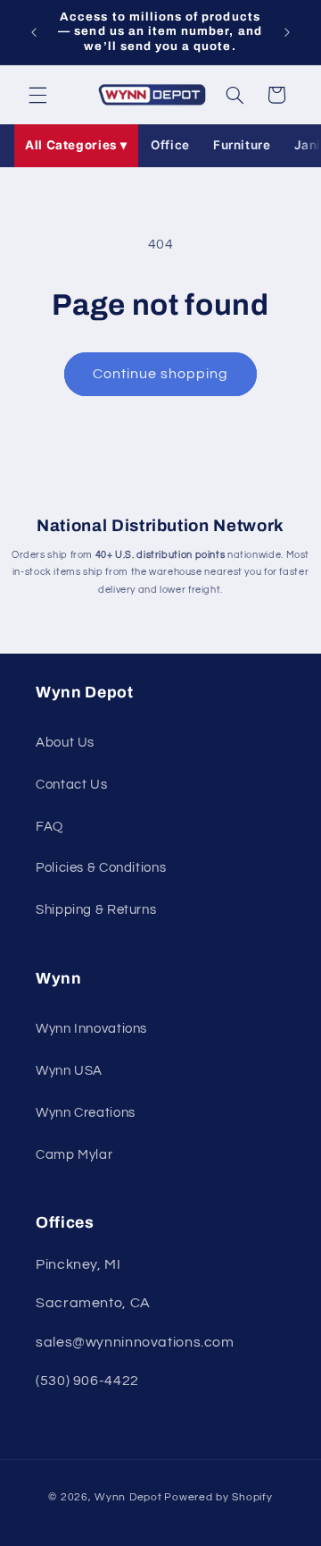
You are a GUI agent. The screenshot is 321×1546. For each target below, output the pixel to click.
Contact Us (71, 784)
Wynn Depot (128, 1497)
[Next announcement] (287, 32)
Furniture (242, 145)
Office (170, 145)
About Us (65, 742)
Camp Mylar (74, 1155)
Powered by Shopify (218, 1497)
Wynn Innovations (91, 1028)
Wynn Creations (86, 1112)
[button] (37, 94)
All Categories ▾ (76, 145)
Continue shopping (161, 374)
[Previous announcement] (34, 32)
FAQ (49, 826)
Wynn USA (69, 1070)
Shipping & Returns (96, 910)
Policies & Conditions (101, 867)
